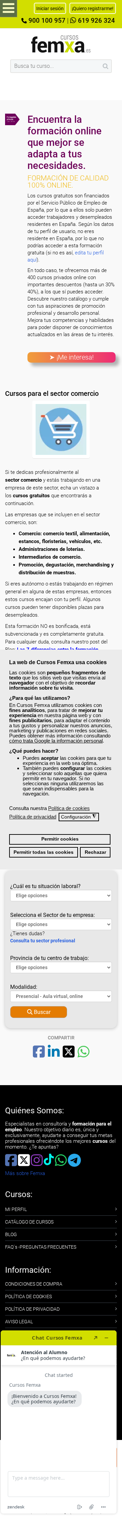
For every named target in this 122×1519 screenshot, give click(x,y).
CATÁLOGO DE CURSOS (29, 1222)
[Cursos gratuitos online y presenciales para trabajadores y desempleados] (61, 44)
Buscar (41, 1012)
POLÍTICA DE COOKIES (28, 1296)
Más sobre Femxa (25, 1173)
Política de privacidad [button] (32, 817)
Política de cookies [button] (69, 808)
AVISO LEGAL (19, 1321)
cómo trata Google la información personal (56, 741)
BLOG (11, 1234)
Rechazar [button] (95, 852)
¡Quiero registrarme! (93, 8)
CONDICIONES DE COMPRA (33, 1284)
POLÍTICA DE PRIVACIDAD (32, 1309)
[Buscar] (105, 66)
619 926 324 (95, 20)
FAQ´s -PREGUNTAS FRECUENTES (40, 1247)
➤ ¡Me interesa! (71, 357)
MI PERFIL (16, 1209)
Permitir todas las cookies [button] (44, 852)
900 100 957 (46, 20)
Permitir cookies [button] (60, 839)
